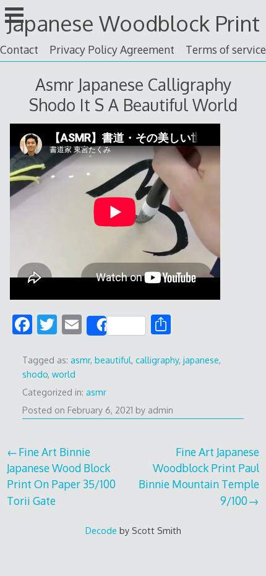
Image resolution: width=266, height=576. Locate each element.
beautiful (113, 360)
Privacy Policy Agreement (111, 49)
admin (160, 410)
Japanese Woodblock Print (133, 23)
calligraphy (157, 360)
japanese (201, 360)
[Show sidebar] (14, 15)
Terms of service (226, 49)
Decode (101, 530)
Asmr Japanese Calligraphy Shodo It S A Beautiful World (133, 94)
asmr (80, 360)
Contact (19, 49)
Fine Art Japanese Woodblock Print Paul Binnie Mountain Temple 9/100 (199, 476)
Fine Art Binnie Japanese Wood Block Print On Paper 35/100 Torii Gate (61, 476)
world (63, 374)
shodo (35, 374)
